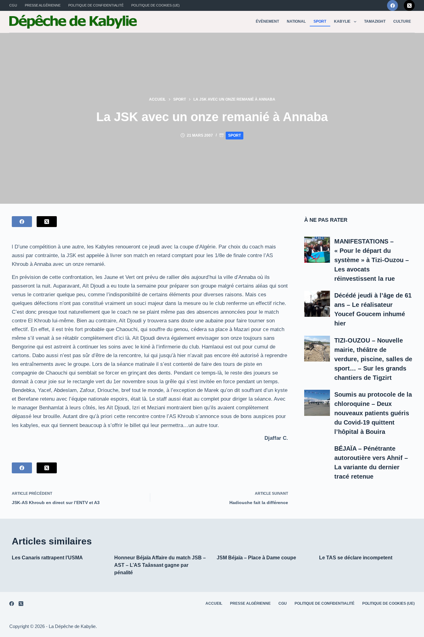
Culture (402, 21)
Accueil (213, 603)
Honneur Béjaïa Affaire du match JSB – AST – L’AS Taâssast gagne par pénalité (160, 565)
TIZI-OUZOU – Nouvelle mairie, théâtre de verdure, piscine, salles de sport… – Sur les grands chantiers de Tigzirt (373, 359)
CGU (13, 5)
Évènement (267, 21)
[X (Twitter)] (409, 5)
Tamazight (375, 21)
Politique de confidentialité (96, 5)
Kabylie (342, 21)
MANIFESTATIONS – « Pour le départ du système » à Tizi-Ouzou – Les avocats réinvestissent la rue (371, 260)
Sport (319, 21)
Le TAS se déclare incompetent (355, 557)
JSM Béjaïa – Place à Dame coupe (256, 557)
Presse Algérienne (43, 5)
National (296, 21)
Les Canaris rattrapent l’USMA (47, 557)
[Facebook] (392, 5)
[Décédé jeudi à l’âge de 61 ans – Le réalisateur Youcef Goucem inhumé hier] (317, 304)
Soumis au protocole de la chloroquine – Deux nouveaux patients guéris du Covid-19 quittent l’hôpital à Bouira (373, 413)
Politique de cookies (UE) (155, 5)
